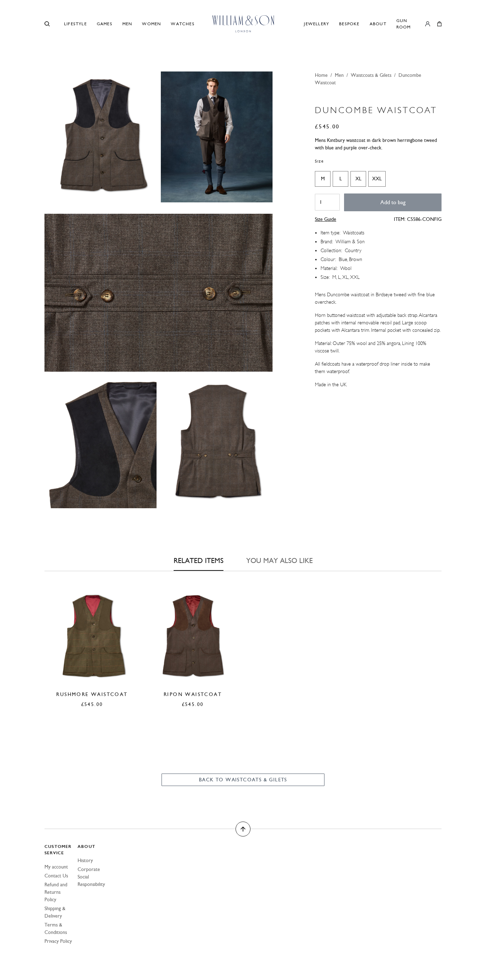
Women (151, 23)
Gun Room (403, 24)
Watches (182, 23)
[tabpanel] (243, 638)
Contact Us (56, 876)
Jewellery (316, 23)
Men (127, 23)
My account (56, 867)
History (85, 860)
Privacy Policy (58, 941)
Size (319, 161)
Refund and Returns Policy (55, 892)
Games (104, 23)
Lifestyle (75, 23)
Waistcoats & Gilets (371, 75)
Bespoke (349, 23)
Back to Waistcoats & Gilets (243, 780)
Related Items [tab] (198, 560)
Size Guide (325, 219)
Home (321, 75)
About (378, 23)
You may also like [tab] (279, 560)
